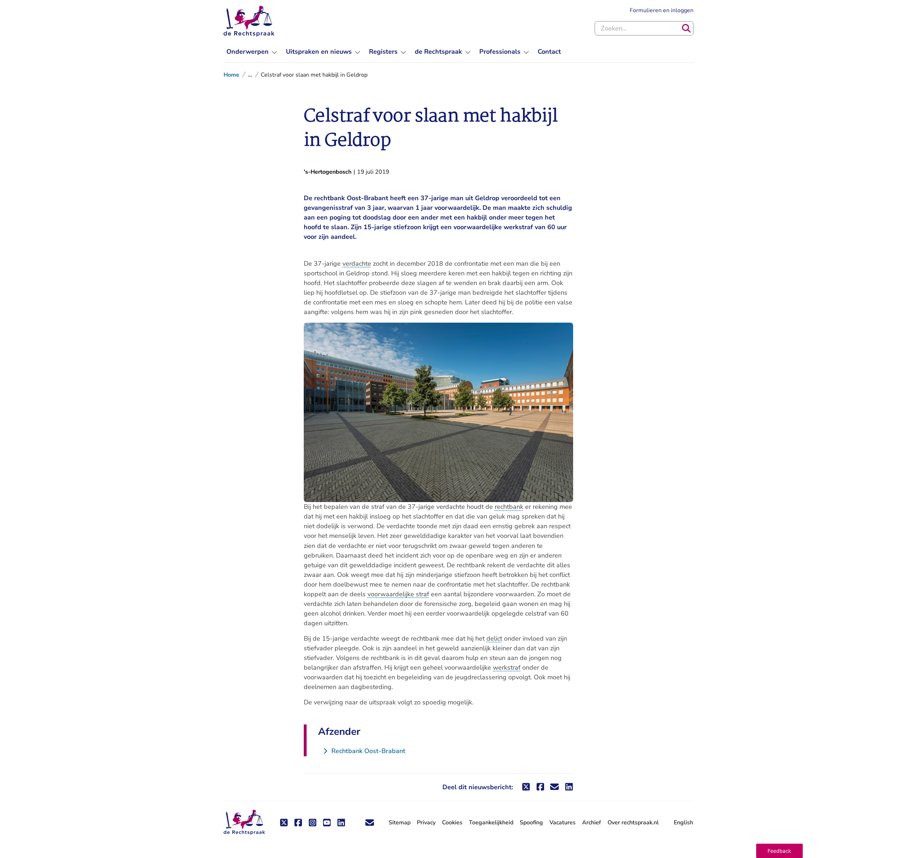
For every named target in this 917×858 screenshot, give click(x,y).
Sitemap (400, 822)
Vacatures (562, 823)
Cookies (452, 822)
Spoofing (531, 822)
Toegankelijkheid (491, 822)
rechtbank (509, 506)
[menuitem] (252, 51)
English (683, 822)
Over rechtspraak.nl (633, 822)
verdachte (356, 263)
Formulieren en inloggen (661, 10)
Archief (591, 822)
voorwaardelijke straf (398, 594)
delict (494, 638)
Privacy (426, 822)
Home (231, 75)
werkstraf (506, 667)
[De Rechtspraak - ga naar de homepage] (249, 21)
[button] (779, 851)
